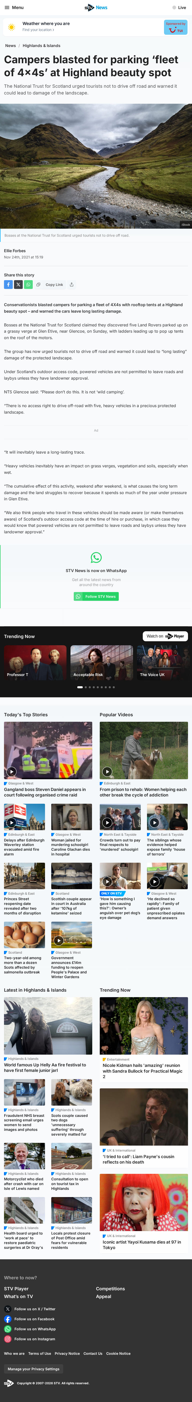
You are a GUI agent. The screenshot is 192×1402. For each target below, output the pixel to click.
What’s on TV (18, 1296)
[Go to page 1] (80, 687)
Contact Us (93, 1353)
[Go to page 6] (102, 687)
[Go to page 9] (114, 687)
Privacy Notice (67, 1353)
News (10, 45)
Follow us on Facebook (34, 1319)
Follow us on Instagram (34, 1339)
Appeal (103, 1296)
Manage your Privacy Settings (34, 1369)
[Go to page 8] (110, 687)
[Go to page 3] (90, 687)
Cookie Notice (118, 1353)
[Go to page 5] (98, 687)
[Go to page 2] (86, 687)
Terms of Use (39, 1353)
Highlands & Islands (41, 45)
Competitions (110, 1288)
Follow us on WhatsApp (35, 1329)
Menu (18, 7)
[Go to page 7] (106, 687)
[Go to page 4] (94, 687)
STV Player (16, 1288)
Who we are (14, 1353)
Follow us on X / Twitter (35, 1309)
